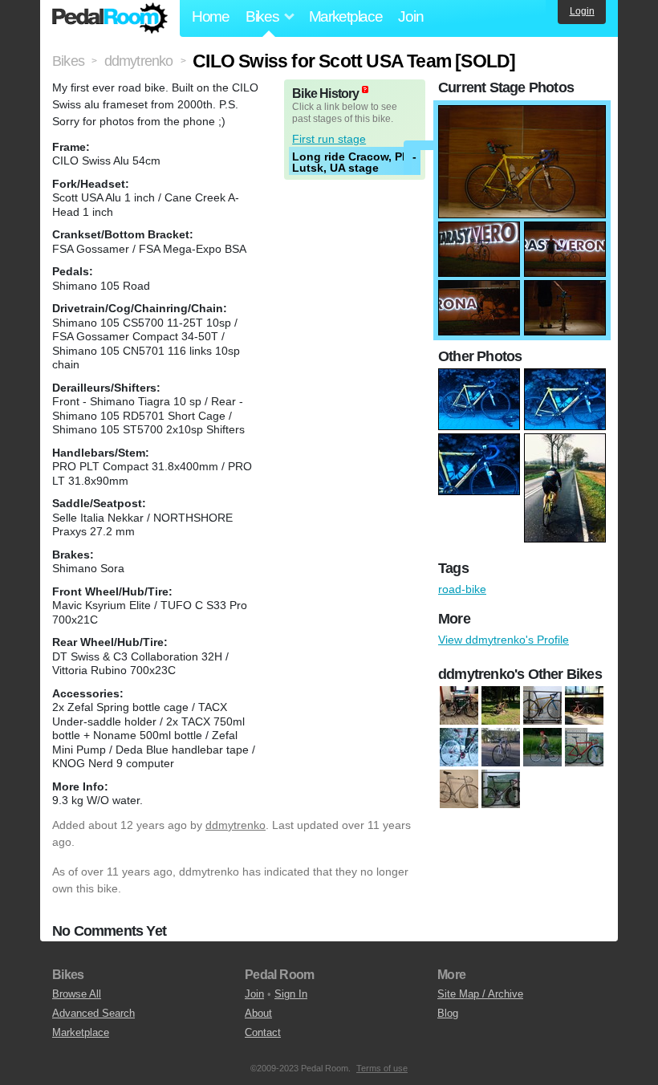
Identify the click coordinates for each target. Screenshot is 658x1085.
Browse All (76, 994)
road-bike (462, 589)
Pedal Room (110, 18)
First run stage (329, 138)
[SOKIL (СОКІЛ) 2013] (584, 748)
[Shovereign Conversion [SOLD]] (542, 748)
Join (410, 16)
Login (582, 11)
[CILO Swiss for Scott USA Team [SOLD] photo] (522, 113)
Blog (447, 1013)
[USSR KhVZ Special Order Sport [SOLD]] (459, 789)
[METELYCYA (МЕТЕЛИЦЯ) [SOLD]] (501, 748)
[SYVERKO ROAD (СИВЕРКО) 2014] (542, 706)
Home (210, 16)
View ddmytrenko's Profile (503, 639)
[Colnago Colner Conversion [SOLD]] (459, 748)
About (258, 1013)
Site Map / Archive (480, 994)
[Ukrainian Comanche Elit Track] (584, 706)
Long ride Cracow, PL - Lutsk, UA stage (354, 162)
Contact (263, 1032)
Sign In (290, 994)
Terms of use (382, 1068)
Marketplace (346, 16)
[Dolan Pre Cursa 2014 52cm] (459, 706)
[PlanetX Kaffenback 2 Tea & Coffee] (501, 706)
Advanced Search (93, 1013)
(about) (365, 89)
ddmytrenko (235, 825)
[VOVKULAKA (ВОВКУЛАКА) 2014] (501, 789)
